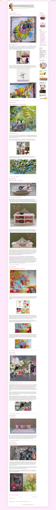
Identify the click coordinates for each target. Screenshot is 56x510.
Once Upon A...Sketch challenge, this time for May (25, 384)
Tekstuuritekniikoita (13, 444)
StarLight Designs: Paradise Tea (27, 501)
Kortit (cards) (41, 34)
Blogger (33, 504)
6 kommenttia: (17, 100)
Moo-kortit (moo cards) (43, 44)
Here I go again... (12, 353)
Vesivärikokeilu (12, 417)
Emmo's (24, 297)
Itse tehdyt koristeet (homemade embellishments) (42, 36)
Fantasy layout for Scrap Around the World (17, 104)
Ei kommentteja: (17, 440)
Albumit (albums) (42, 43)
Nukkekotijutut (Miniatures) (43, 45)
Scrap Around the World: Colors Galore (17, 268)
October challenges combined (15, 14)
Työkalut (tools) (42, 37)
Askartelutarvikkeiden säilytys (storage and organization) (42, 39)
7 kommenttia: (17, 176)
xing (40, 49)
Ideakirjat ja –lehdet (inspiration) (42, 40)
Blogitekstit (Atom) (13, 498)
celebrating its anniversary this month (21, 296)
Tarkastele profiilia (41, 58)
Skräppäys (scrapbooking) (43, 31)
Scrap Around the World (12, 296)
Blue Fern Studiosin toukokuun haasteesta (28, 251)
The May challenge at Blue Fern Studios (14, 256)
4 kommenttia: (17, 264)
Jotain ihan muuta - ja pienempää (15, 180)
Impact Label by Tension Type (16, 501)
